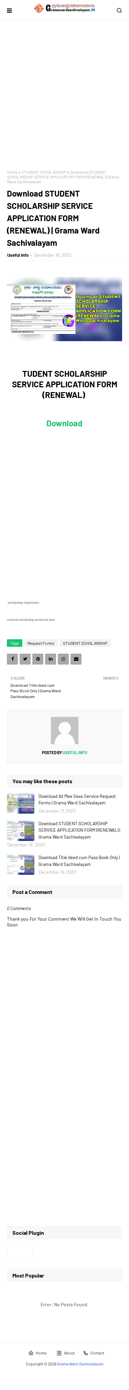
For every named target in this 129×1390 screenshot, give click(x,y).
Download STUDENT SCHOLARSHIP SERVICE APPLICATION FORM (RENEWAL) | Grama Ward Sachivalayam (79, 830)
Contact (97, 1352)
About (69, 1352)
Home (12, 172)
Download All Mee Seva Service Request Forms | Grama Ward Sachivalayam (77, 799)
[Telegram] (20, 1251)
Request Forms (41, 643)
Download (64, 423)
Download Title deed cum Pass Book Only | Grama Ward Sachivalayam (79, 861)
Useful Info (18, 255)
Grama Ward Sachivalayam (80, 1363)
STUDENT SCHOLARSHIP (44, 172)
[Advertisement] (64, 95)
